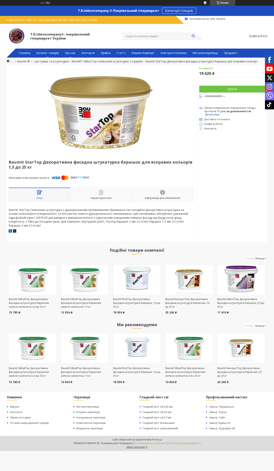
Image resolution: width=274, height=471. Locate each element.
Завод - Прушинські (221, 406)
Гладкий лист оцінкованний (160, 428)
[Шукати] (193, 36)
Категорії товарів (179, 10)
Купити (232, 89)
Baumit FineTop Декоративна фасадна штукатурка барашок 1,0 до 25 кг (136, 302)
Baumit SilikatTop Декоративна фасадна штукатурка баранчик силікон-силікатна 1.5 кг (81, 302)
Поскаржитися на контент (151, 443)
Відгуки (14, 406)
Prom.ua (157, 439)
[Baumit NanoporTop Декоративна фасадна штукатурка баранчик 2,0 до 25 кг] (189, 280)
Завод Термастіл (219, 423)
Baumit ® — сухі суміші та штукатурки (43, 61)
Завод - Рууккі (218, 412)
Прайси (106, 53)
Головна (24, 53)
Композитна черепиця (91, 423)
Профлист (231, 53)
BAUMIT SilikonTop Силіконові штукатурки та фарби (107, 61)
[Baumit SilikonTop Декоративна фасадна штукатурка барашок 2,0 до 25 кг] (241, 280)
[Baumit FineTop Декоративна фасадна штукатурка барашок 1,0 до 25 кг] (137, 280)
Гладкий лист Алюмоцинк (159, 423)
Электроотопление (173, 53)
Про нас (70, 53)
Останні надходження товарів (29, 423)
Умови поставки (20, 417)
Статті (121, 53)
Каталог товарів (47, 53)
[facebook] (10, 231)
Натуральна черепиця (90, 417)
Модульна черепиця (89, 428)
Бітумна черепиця (88, 412)
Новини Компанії (142, 53)
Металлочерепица (205, 53)
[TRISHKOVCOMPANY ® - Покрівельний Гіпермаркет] (17, 36)
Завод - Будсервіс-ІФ (222, 428)
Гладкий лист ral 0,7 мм (157, 417)
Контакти (88, 53)
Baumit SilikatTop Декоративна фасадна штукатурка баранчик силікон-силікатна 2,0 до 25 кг (29, 302)
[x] (14, 231)
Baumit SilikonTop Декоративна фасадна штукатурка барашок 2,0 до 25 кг (240, 302)
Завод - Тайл (217, 417)
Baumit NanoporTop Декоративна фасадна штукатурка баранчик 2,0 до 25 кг (187, 302)
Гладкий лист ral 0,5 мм (157, 412)
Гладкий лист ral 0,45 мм (158, 406)
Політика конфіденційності (185, 443)
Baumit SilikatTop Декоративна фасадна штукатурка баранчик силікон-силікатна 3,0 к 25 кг (185, 371)
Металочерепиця (87, 406)
